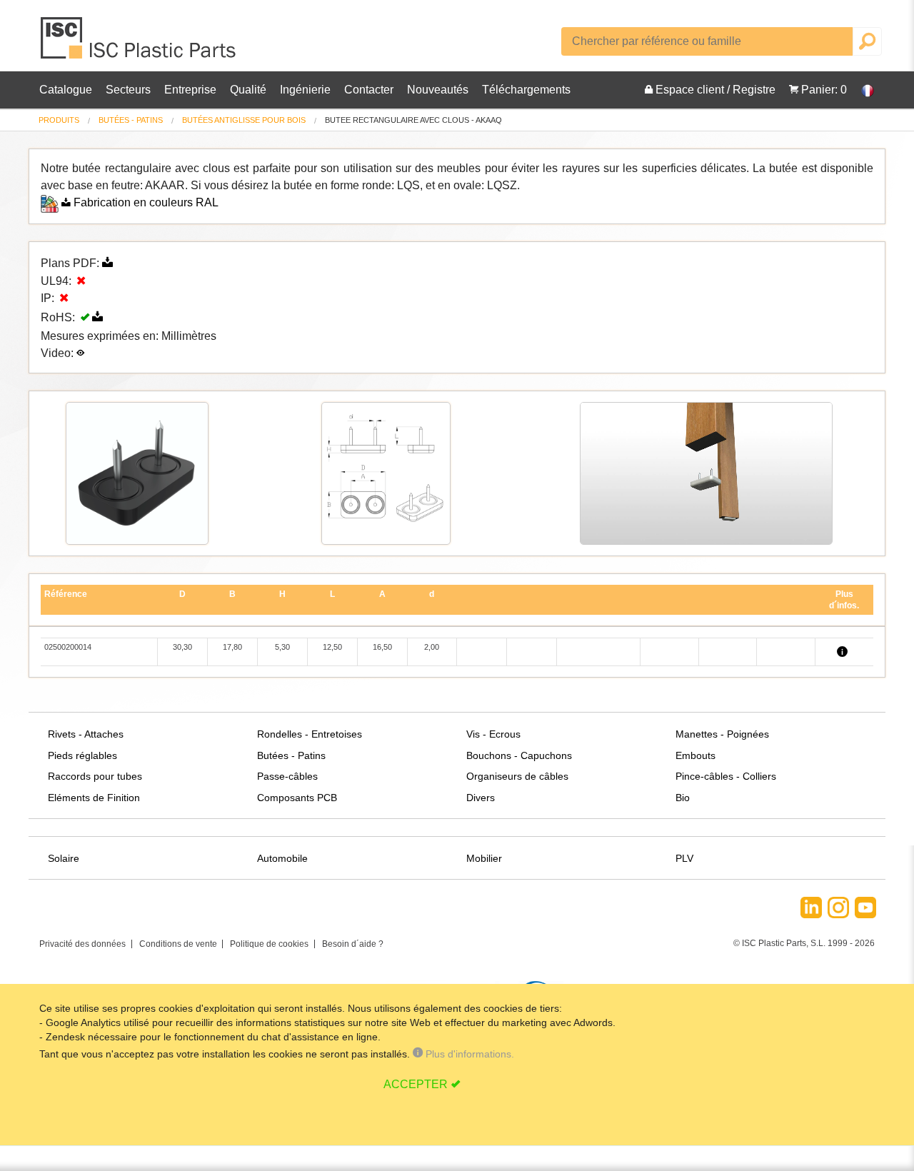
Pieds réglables (82, 755)
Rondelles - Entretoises (309, 734)
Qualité (248, 90)
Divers (480, 797)
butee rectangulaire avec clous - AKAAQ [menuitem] (413, 120)
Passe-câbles (287, 776)
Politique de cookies (269, 944)
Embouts (695, 755)
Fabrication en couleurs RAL (146, 202)
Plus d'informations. (468, 1054)
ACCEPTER (415, 1084)
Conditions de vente (178, 944)
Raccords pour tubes (95, 776)
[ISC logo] (139, 43)
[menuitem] (59, 120)
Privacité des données (82, 944)
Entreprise (190, 90)
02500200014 (67, 647)
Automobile (282, 858)
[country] (860, 90)
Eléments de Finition (94, 797)
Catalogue (65, 90)
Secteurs (128, 90)
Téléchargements (526, 90)
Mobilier (484, 858)
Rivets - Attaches (86, 734)
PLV (684, 858)
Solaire (63, 858)
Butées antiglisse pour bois (244, 120)
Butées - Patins (131, 120)
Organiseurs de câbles (517, 776)
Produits (59, 120)
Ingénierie (305, 90)
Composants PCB (297, 797)
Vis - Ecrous (493, 734)
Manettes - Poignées (722, 734)
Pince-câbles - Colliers (726, 776)
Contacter (368, 90)
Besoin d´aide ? (352, 944)
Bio (683, 797)
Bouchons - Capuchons (519, 755)
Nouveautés (437, 90)
